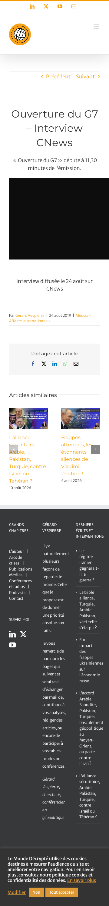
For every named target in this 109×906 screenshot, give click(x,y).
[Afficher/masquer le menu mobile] (97, 27)
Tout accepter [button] (61, 892)
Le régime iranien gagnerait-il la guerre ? (88, 565)
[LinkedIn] (12, 634)
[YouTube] (12, 645)
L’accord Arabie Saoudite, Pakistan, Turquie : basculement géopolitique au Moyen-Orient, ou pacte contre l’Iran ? (88, 728)
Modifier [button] (17, 892)
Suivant (85, 76)
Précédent (58, 76)
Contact (16, 598)
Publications (20, 569)
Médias (15, 574)
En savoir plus (81, 880)
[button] (13, 449)
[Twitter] (23, 634)
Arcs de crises (15, 560)
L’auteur (16, 551)
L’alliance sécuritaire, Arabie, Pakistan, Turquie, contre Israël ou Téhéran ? (27, 459)
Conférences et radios (20, 584)
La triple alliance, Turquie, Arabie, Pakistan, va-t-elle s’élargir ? (88, 610)
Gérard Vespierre (30, 315)
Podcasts (17, 592)
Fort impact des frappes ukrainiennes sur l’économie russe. (88, 660)
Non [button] (36, 892)
